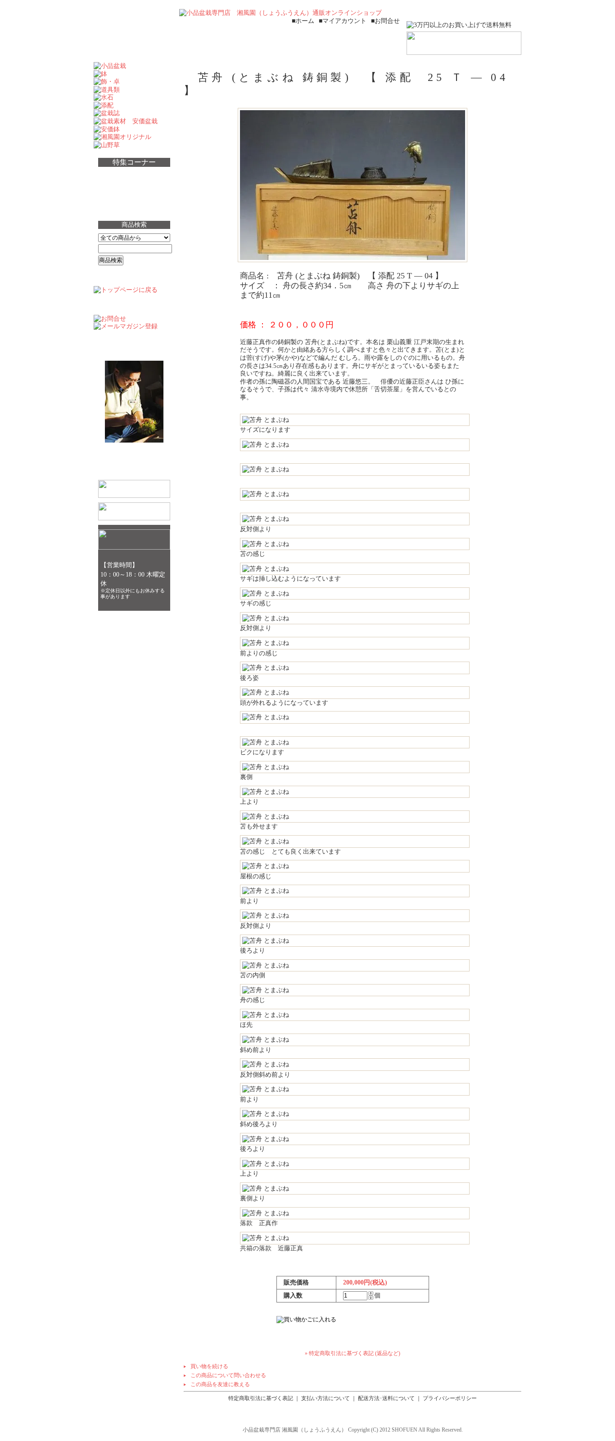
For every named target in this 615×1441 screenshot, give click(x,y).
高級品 (114, 191)
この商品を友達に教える (220, 1384)
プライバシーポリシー (450, 1398)
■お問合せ (385, 20)
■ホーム (303, 20)
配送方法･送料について (386, 1398)
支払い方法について (325, 1398)
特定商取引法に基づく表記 (260, 1398)
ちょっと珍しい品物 (136, 175)
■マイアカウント (342, 20)
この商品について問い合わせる (228, 1375)
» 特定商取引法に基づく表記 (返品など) (352, 1353)
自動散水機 (122, 207)
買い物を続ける (209, 1366)
